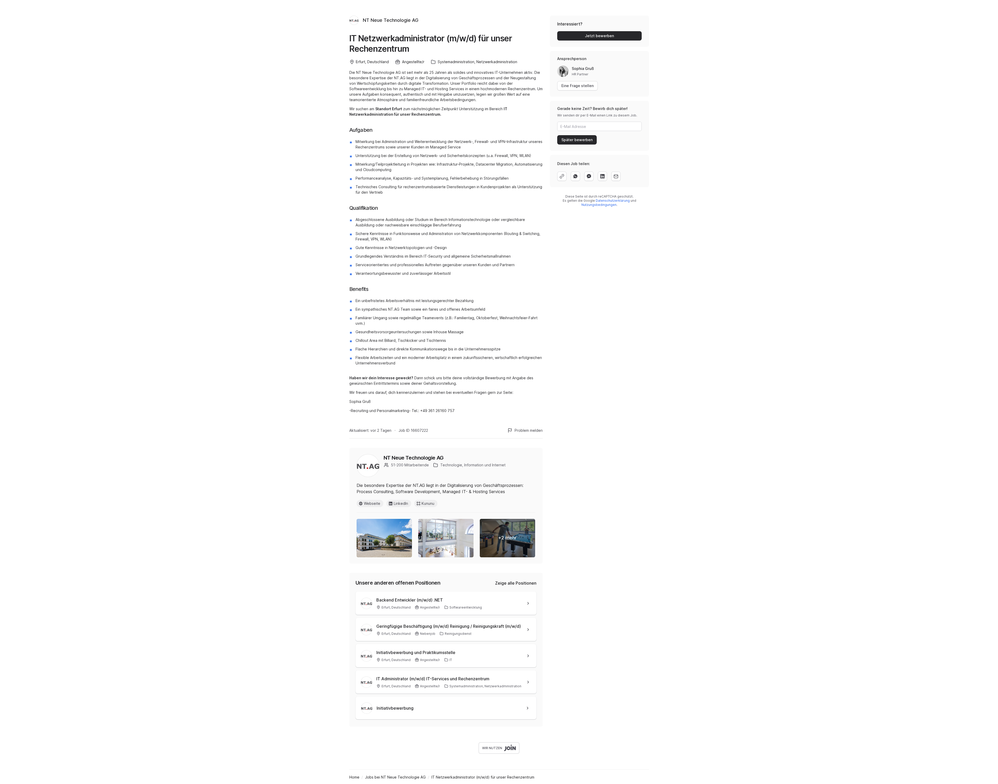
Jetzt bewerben (599, 36)
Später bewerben (577, 140)
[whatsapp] (575, 176)
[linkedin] (602, 176)
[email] (616, 176)
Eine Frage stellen (577, 85)
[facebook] (589, 176)
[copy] (562, 176)
